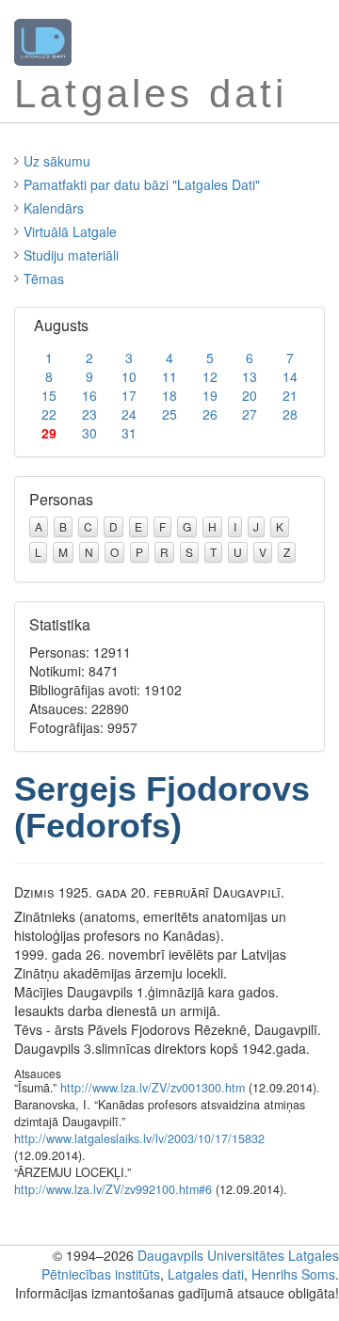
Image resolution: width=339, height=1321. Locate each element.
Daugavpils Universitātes (210, 1255)
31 (129, 432)
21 (290, 395)
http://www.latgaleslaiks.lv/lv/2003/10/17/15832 (139, 1138)
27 (249, 414)
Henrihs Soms (293, 1274)
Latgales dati (206, 1274)
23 (89, 414)
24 (129, 414)
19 (210, 395)
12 (210, 376)
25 (169, 414)
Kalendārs (54, 208)
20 (249, 395)
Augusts (61, 325)
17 (129, 395)
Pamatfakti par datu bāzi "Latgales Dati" (142, 184)
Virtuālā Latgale (70, 231)
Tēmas (44, 278)
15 (48, 395)
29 (48, 432)
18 (169, 395)
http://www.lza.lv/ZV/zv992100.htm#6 (113, 1189)
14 (290, 376)
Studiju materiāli (71, 255)
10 (129, 376)
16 (89, 395)
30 (89, 432)
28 (290, 414)
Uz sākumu (57, 160)
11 (169, 376)
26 (210, 414)
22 (48, 414)
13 (249, 376)
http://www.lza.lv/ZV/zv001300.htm (152, 1087)
